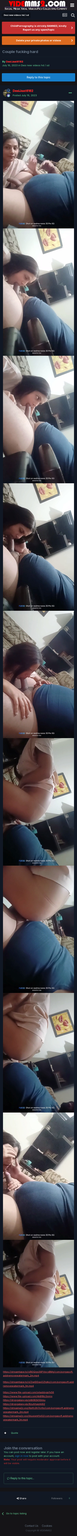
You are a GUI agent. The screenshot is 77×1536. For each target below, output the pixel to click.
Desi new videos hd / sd (35, 65)
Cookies (47, 1525)
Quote (14, 1432)
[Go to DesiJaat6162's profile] (6, 93)
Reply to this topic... (22, 1478)
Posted (25, 95)
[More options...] (70, 93)
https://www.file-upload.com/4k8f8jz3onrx (27, 1396)
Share (22, 1498)
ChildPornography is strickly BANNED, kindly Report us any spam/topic (38, 27)
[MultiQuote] (5, 1433)
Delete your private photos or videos (38, 40)
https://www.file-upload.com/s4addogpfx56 (28, 1392)
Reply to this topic (38, 77)
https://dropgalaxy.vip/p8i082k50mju (24, 1400)
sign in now (21, 1455)
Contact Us (31, 1525)
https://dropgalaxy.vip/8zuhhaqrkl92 (24, 1403)
